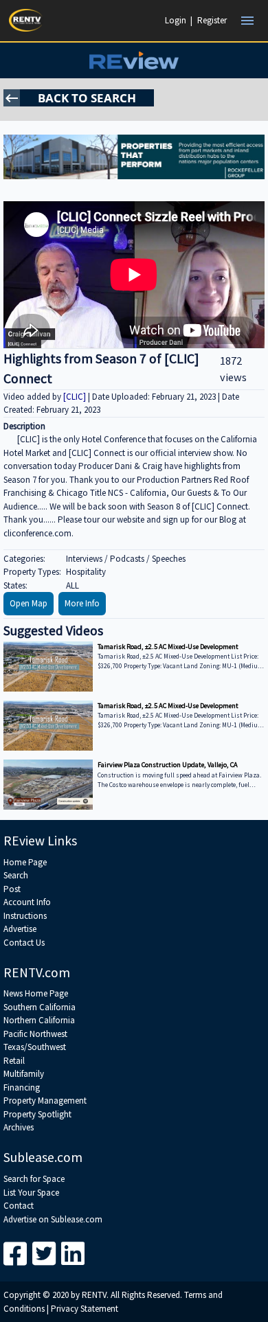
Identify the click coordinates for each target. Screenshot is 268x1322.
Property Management (45, 1100)
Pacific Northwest (35, 1034)
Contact (18, 1205)
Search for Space (34, 1179)
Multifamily (23, 1074)
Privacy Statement (84, 1308)
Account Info (27, 902)
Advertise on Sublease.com (52, 1219)
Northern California (39, 1020)
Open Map (28, 603)
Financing (21, 1087)
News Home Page (35, 993)
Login (175, 20)
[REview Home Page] (134, 60)
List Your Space (31, 1192)
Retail (14, 1061)
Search (15, 875)
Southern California (39, 1007)
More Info (82, 603)
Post (12, 889)
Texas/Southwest (34, 1047)
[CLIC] (75, 396)
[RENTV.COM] (26, 20)
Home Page (25, 862)
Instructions (25, 916)
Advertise (19, 929)
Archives (18, 1127)
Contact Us (24, 942)
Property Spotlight (37, 1114)
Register (212, 20)
